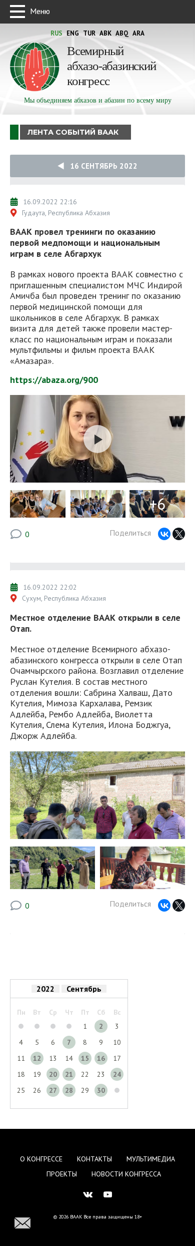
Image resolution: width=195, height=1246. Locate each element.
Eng (72, 33)
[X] (178, 534)
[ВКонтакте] (164, 534)
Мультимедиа (150, 1158)
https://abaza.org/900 (54, 379)
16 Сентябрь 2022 (101, 166)
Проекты (61, 1173)
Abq (122, 33)
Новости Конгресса (126, 1173)
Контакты (94, 1158)
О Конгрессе (41, 1158)
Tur (89, 33)
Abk (106, 33)
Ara (138, 33)
